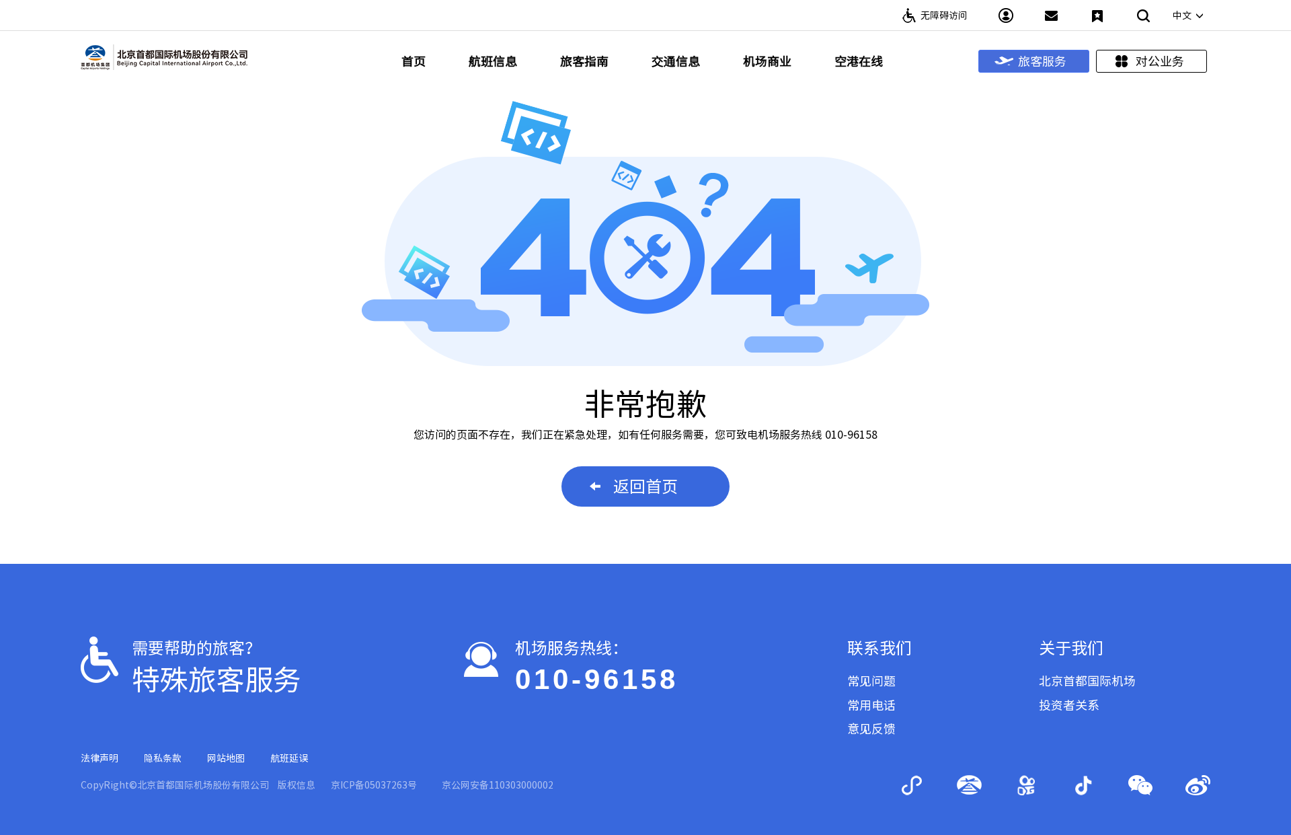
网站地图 (226, 758)
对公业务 (1160, 61)
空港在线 (858, 61)
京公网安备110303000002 (497, 785)
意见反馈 (871, 729)
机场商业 (767, 61)
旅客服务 (1042, 61)
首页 (413, 61)
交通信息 (676, 61)
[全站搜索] (1143, 15)
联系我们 (879, 648)
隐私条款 (163, 758)
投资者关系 (1069, 705)
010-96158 (596, 679)
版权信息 (296, 785)
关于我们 (1071, 648)
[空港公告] (1051, 15)
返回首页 (645, 486)
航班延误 (289, 758)
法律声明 (99, 758)
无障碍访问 (944, 15)
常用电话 (871, 705)
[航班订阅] (1097, 15)
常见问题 (871, 681)
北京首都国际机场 (1087, 681)
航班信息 (493, 61)
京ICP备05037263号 (374, 785)
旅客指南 (584, 61)
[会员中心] (1006, 15)
